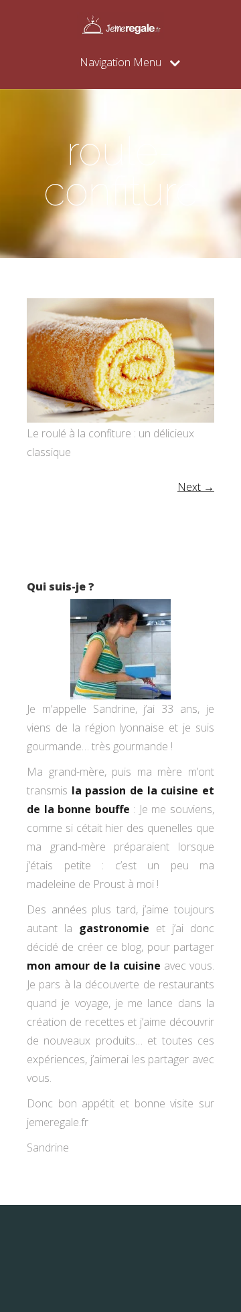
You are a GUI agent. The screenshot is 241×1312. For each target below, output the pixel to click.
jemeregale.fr (57, 1122)
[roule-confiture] (120, 418)
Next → (195, 486)
